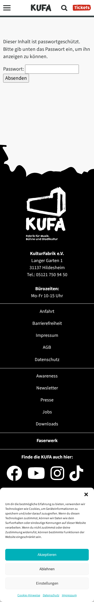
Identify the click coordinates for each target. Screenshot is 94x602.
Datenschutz (51, 595)
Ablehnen (47, 569)
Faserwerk (47, 440)
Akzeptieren (47, 554)
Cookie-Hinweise (28, 595)
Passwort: (14, 69)
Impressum (69, 595)
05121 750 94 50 (51, 274)
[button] (86, 494)
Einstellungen (47, 583)
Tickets (82, 7)
